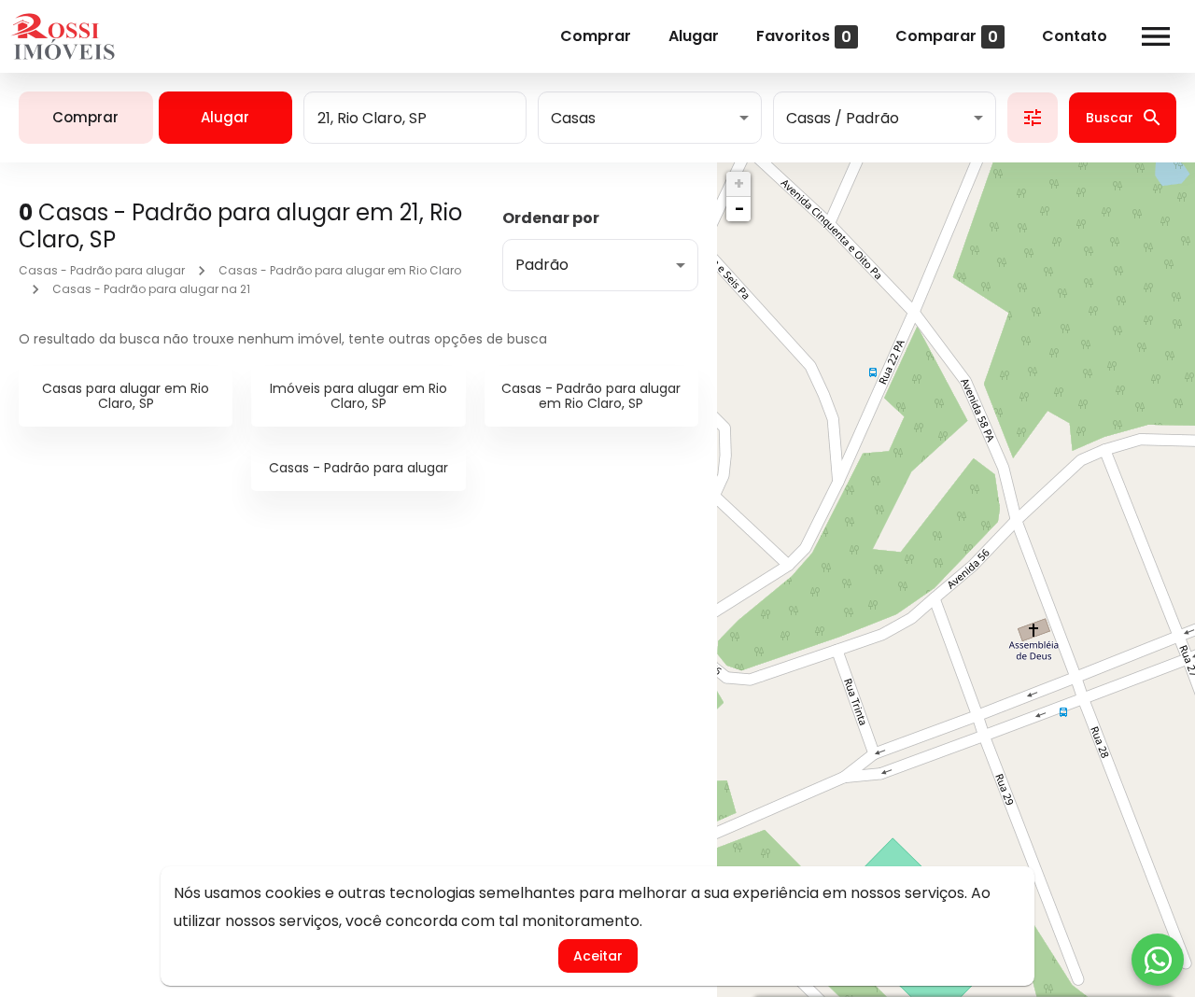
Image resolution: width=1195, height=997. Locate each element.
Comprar (595, 36)
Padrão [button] (542, 264)
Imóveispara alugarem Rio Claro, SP (358, 396)
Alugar (693, 36)
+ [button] (739, 183)
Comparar (946, 36)
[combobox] (415, 117)
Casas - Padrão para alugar (102, 270)
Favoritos (803, 36)
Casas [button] (573, 118)
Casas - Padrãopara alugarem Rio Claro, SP (591, 396)
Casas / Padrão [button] (842, 118)
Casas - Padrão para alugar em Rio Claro (339, 270)
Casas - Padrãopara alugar (358, 467)
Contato (1074, 36)
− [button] (739, 208)
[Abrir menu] (1156, 36)
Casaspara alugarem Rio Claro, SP (125, 396)
